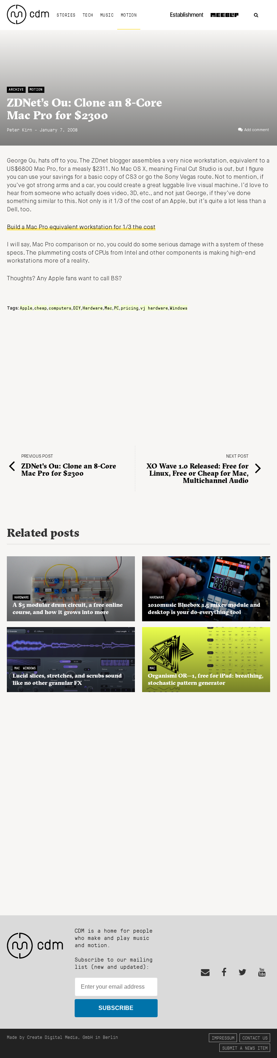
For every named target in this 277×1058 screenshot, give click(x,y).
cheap (40, 308)
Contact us (255, 1038)
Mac (108, 308)
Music (107, 15)
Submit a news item (245, 1048)
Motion (129, 15)
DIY (77, 308)
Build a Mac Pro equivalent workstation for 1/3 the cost (81, 227)
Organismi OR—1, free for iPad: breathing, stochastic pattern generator (205, 679)
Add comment (256, 130)
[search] (256, 15)
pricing (129, 308)
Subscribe (115, 1008)
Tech (88, 15)
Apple (26, 308)
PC (116, 308)
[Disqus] (138, 799)
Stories (66, 15)
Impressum (223, 1038)
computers (60, 308)
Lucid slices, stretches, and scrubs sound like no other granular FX (67, 679)
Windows (179, 308)
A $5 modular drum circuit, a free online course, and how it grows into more (68, 608)
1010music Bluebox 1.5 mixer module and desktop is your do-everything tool (204, 608)
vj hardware (154, 308)
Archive (16, 89)
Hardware (93, 308)
